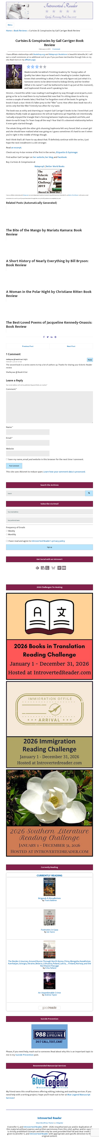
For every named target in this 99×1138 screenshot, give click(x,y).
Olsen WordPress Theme (44, 1123)
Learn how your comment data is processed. (64, 472)
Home (9, 31)
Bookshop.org (39, 54)
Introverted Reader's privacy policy (48, 541)
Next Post (71, 346)
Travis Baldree (51, 900)
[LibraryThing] (47, 568)
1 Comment (56, 49)
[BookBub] (64, 568)
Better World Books (55, 166)
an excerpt (16, 148)
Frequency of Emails (15, 527)
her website (38, 157)
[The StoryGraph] (43, 568)
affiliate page (30, 60)
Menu (10, 25)
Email (9, 438)
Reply (90, 359)
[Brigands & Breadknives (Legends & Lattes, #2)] (49, 887)
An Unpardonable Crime (49, 993)
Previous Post (27, 346)
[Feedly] (37, 568)
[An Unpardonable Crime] (49, 981)
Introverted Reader (50, 1118)
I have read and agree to (36, 541)
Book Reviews (20, 31)
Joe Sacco (51, 932)
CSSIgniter (59, 1123)
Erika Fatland (50, 968)
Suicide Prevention (24, 1055)
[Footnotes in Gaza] (49, 917)
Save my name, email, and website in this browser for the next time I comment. (46, 459)
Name (9, 427)
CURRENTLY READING (49, 875)
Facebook (62, 157)
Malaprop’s (40, 166)
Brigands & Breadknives (49, 898)
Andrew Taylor (51, 995)
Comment (11, 389)
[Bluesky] (53, 568)
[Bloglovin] (59, 568)
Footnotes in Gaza (49, 930)
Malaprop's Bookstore (58, 54)
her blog (49, 157)
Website (10, 449)
